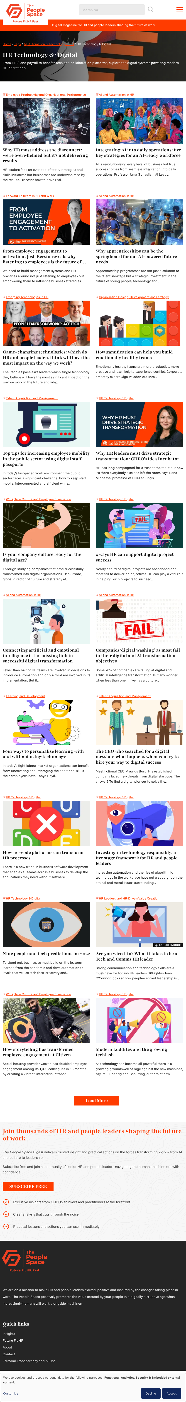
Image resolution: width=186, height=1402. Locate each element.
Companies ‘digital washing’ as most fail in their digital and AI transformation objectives (138, 655)
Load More (97, 1101)
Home (7, 44)
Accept (172, 1393)
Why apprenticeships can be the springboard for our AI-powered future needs (136, 256)
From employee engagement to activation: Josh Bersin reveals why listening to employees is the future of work (42, 256)
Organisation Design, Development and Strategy (134, 297)
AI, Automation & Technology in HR (49, 44)
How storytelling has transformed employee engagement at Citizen (38, 1052)
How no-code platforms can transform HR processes (43, 855)
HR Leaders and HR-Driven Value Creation (129, 898)
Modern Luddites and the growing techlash (131, 1052)
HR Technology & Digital (116, 398)
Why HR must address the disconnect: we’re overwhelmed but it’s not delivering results (45, 155)
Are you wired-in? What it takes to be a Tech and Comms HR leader (136, 956)
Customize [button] (10, 1393)
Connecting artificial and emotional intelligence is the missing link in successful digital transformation (41, 655)
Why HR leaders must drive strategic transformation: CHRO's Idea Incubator (137, 456)
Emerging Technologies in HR (27, 297)
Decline (151, 1393)
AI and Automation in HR (116, 95)
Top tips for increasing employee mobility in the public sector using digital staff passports (46, 459)
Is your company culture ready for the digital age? (42, 557)
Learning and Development (25, 696)
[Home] (25, 10)
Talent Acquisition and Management (32, 398)
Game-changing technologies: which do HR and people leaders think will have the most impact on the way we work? (46, 357)
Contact (9, 1354)
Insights (9, 1333)
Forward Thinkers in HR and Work (30, 196)
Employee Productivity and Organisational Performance (46, 95)
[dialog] (93, 1387)
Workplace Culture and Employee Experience (38, 499)
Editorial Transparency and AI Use (29, 1361)
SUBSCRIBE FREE (28, 1186)
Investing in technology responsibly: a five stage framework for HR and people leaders (136, 858)
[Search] (151, 9)
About (7, 1347)
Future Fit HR (13, 1340)
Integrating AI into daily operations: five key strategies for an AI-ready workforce (138, 152)
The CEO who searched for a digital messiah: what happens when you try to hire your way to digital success (137, 757)
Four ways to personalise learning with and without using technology (43, 754)
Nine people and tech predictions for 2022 (46, 953)
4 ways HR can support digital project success (135, 557)
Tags (17, 44)
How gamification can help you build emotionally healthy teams (134, 354)
